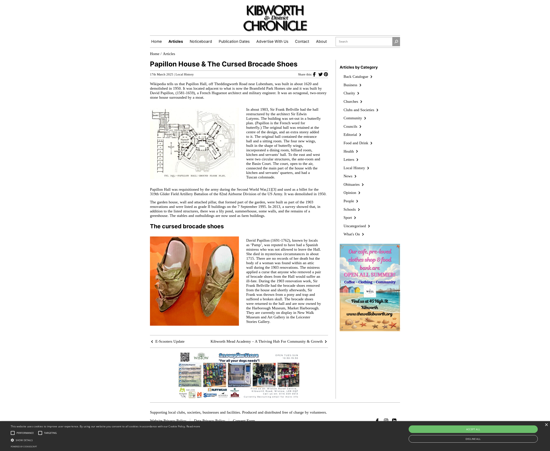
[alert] (275, 436)
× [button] (546, 424)
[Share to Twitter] (321, 74)
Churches (351, 101)
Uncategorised (355, 226)
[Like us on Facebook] (378, 421)
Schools (350, 209)
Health (349, 151)
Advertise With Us (272, 41)
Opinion (350, 192)
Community (353, 118)
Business (351, 85)
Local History (185, 74)
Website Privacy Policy (168, 421)
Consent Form (244, 421)
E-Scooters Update (169, 341)
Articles (175, 41)
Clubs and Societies (359, 110)
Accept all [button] (473, 429)
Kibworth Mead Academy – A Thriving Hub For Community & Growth (267, 341)
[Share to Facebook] (315, 74)
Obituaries (352, 184)
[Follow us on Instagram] (386, 421)
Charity (350, 93)
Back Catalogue (356, 76)
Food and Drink (356, 143)
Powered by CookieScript (24, 446)
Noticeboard (201, 41)
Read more (193, 426)
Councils (351, 126)
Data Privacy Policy (209, 421)
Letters (349, 159)
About (321, 41)
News (348, 176)
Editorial (351, 134)
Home (156, 41)
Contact (302, 41)
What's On (352, 234)
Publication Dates (234, 41)
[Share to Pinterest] (326, 74)
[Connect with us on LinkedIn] (394, 421)
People (349, 201)
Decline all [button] (473, 438)
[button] (105, 440)
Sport (348, 217)
